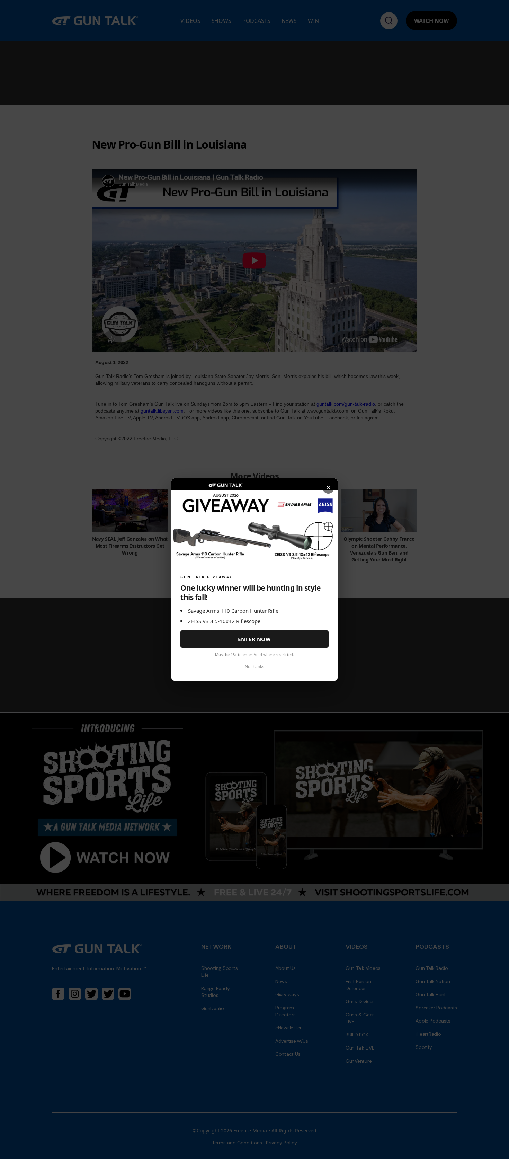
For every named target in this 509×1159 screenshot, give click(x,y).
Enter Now (254, 639)
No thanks (254, 667)
